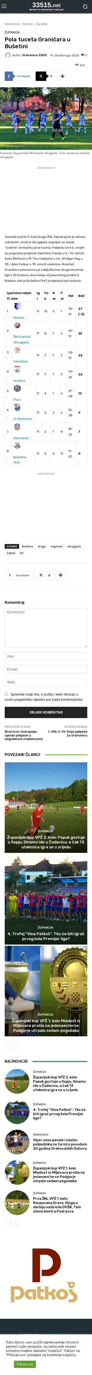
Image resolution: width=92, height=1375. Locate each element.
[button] (9, 1364)
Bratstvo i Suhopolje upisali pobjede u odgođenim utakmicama (24, 735)
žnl (21, 553)
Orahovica (40, 1134)
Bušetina (27, 546)
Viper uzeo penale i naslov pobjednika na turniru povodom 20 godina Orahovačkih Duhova (60, 1144)
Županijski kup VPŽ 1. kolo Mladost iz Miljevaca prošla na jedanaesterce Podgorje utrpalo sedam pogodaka (46, 1025)
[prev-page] (8, 1045)
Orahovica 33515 (34, 55)
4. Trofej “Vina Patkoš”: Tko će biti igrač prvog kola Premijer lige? (46, 936)
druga (42, 546)
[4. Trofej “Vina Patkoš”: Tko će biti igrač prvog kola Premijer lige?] (46, 899)
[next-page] (15, 1045)
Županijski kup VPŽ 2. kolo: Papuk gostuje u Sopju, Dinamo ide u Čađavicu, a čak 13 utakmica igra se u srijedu (46, 842)
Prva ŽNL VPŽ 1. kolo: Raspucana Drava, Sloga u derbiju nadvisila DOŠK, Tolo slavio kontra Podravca (57, 1204)
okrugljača (74, 546)
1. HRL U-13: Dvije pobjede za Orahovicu (67, 733)
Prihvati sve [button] (25, 1364)
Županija (41, 24)
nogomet (56, 546)
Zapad (11, 553)
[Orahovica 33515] (8, 55)
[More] (63, 76)
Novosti (27, 24)
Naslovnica (12, 24)
